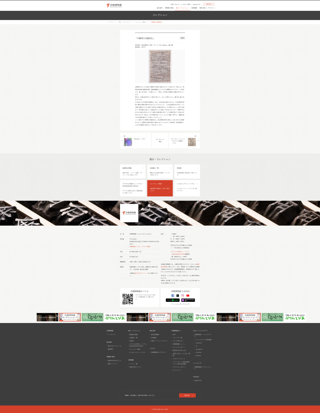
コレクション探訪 (140, 22)
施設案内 (110, 349)
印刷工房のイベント (135, 367)
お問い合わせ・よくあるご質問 (181, 354)
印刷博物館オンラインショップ (203, 368)
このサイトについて (179, 358)
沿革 (174, 334)
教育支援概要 (155, 334)
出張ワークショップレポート (159, 341)
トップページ (111, 22)
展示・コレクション (182, 8)
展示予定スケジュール (141, 273)
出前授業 (153, 337)
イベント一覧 (133, 363)
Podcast (198, 355)
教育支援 (202, 8)
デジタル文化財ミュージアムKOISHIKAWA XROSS (138, 345)
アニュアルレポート (179, 347)
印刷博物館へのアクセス (158, 352)
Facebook (199, 343)
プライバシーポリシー (179, 367)
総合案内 (160, 8)
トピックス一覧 (177, 337)
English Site (198, 380)
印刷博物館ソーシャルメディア (203, 335)
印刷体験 (194, 8)
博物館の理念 (169, 8)
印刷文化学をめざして (114, 360)
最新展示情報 (134, 334)
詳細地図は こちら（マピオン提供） (140, 246)
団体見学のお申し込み (179, 350)
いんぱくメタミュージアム (137, 352)
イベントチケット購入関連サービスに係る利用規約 (181, 363)
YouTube (198, 352)
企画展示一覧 (134, 337)
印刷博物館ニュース (179, 344)
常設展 (132, 341)
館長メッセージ (112, 363)
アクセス (210, 8)
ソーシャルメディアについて (180, 304)
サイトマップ (177, 370)
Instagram (199, 349)
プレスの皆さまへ (178, 341)
